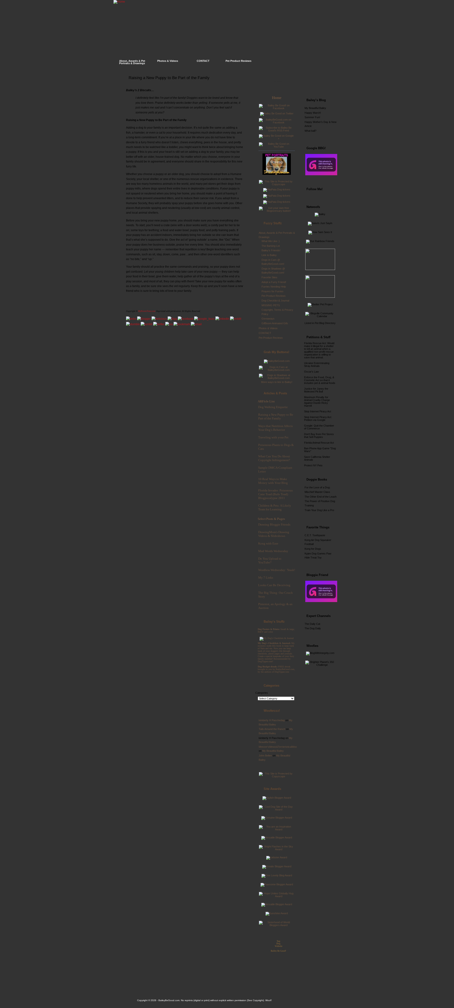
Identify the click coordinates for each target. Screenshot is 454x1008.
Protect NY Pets (313, 465)
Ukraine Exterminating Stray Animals (316, 364)
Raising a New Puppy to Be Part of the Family (169, 78)
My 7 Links (265, 577)
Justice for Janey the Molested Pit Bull (316, 390)
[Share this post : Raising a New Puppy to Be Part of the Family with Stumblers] (133, 324)
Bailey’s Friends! (271, 250)
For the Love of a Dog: (317, 487)
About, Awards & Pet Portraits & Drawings (132, 62)
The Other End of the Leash (320, 496)
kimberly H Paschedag (272, 720)
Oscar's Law (311, 371)
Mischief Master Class (317, 491)
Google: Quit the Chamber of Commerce (319, 427)
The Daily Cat (312, 623)
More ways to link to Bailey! (276, 382)
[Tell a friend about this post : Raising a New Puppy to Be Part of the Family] (196, 324)
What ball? (310, 130)
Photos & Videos (167, 60)
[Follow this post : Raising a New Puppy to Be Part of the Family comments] (169, 324)
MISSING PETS (271, 305)
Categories (261, 692)
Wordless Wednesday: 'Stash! (276, 570)
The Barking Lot (271, 245)
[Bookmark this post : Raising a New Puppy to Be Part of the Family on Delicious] (159, 318)
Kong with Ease (268, 543)
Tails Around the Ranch (272, 729)
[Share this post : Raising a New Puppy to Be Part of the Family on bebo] (131, 318)
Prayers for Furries (273, 291)
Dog (278, 943)
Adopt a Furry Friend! (274, 282)
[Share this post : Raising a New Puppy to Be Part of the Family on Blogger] (144, 318)
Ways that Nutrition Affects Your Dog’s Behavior (275, 428)
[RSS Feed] (325, 84)
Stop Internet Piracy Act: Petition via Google (318, 418)
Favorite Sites (269, 277)
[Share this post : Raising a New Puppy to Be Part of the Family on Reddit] (235, 318)
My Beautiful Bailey (273, 750)
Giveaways (268, 318)
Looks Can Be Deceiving (274, 585)
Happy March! (313, 112)
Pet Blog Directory (325, 323)
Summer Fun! (312, 117)
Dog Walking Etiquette (273, 407)
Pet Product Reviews (238, 60)
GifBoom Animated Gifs (275, 323)
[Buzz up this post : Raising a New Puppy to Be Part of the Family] (204, 318)
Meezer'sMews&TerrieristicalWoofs (279, 746)
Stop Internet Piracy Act (317, 411)
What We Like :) (271, 241)
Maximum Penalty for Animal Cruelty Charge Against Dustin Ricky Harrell (317, 401)
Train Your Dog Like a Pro (319, 510)
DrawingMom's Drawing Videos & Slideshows (273, 534)
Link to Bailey (269, 255)
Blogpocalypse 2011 (271, 498)
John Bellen (265, 755)
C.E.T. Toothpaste (315, 535)
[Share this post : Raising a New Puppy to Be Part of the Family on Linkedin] (222, 318)
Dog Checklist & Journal (275, 300)
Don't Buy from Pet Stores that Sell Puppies (319, 435)
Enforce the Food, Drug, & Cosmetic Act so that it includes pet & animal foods (319, 380)
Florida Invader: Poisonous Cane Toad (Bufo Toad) (275, 492)
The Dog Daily (313, 628)
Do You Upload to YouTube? (269, 560)
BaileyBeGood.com (168, 1000)
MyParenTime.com (146, 311)
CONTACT (203, 60)
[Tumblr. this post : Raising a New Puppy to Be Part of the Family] (147, 324)
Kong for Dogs (313, 548)
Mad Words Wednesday (273, 551)
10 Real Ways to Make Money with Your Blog (273, 481)
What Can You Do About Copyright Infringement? (274, 458)
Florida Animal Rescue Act (319, 442)
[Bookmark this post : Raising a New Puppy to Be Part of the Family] (182, 324)
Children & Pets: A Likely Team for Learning (274, 507)
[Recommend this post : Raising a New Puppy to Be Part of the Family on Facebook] (185, 318)
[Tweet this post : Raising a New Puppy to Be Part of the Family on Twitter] (159, 324)
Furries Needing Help (274, 286)
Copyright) (258, 1000)
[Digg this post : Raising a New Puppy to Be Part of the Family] (172, 318)
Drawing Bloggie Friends (274, 524)
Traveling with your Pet (273, 437)
